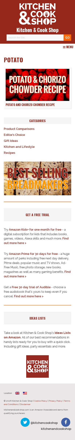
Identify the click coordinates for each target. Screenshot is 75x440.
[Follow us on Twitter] (25, 422)
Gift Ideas (11, 141)
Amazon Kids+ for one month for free (35, 229)
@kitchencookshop (44, 423)
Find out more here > (29, 296)
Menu (69, 47)
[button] (37, 178)
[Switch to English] (25, 393)
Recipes (9, 153)
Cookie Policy (40, 401)
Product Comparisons (19, 129)
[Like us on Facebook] (65, 422)
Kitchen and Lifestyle (19, 147)
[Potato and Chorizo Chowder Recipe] (38, 100)
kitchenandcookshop (56, 429)
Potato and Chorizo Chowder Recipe (30, 105)
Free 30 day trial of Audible (31, 287)
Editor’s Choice (14, 135)
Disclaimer (25, 404)
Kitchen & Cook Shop (37, 30)
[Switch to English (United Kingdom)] (17, 393)
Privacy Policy (55, 401)
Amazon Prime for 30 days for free (33, 254)
